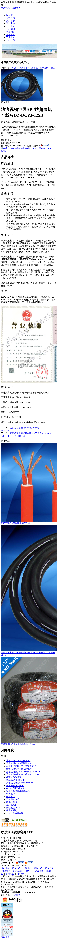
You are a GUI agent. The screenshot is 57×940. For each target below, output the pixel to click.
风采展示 (10, 34)
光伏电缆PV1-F (13, 808)
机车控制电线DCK (15, 785)
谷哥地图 (10, 874)
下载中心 (10, 37)
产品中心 (10, 21)
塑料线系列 (11, 805)
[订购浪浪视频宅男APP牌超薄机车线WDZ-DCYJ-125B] (28, 151)
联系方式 (5, 8)
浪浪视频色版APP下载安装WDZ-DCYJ (24, 774)
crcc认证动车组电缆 (15, 788)
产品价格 (10, 40)
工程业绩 (10, 23)
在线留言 (16, 8)
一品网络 (16, 895)
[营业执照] (12, 902)
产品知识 (10, 29)
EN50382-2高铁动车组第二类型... (16, 523)
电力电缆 (10, 794)
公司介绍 (10, 18)
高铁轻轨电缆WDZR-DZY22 (19, 783)
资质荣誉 (10, 32)
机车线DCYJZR (13, 777)
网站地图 (5, 937)
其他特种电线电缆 (14, 813)
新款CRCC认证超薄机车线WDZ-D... (18, 744)
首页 (14, 68)
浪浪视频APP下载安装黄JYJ (19, 769)
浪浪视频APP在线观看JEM (18, 763)
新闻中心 (10, 26)
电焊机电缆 (11, 802)
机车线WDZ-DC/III (15, 780)
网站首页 (10, 15)
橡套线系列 (11, 810)
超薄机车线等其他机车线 (43, 68)
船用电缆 (10, 796)
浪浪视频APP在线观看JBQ (18, 760)
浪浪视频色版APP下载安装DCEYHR (23, 772)
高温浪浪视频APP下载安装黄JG (21, 766)
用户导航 (21, 874)
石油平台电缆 (12, 799)
